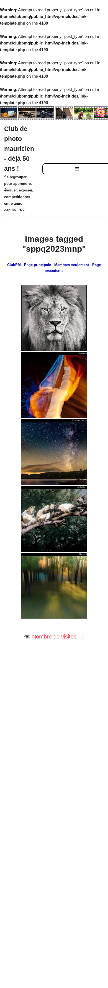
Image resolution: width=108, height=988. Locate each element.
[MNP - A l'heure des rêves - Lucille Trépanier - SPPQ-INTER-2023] (54, 452)
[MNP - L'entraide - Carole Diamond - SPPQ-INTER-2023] (54, 519)
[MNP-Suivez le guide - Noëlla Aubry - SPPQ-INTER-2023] (54, 586)
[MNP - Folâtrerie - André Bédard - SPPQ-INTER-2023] (54, 385)
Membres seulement (71, 265)
